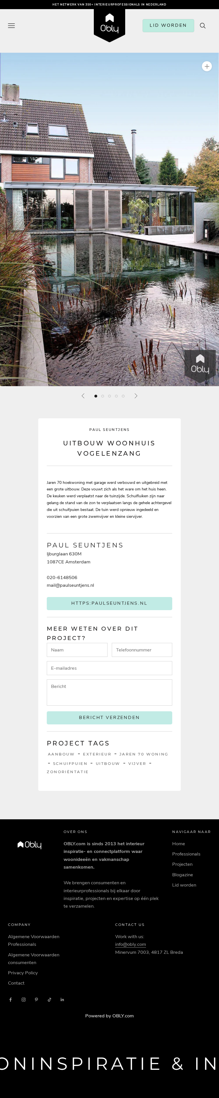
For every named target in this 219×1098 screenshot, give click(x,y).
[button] (109, 219)
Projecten (182, 864)
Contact (16, 983)
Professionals (186, 854)
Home (178, 843)
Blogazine (182, 874)
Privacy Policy (23, 972)
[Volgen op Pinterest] (36, 999)
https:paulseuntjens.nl (109, 603)
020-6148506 (62, 577)
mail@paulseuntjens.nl (70, 585)
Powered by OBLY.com (109, 1016)
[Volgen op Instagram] (23, 999)
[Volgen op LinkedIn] (62, 999)
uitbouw (108, 763)
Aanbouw (61, 754)
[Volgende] (135, 395)
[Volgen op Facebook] (10, 999)
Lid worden (184, 885)
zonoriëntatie (68, 771)
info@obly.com (130, 944)
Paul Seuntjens (109, 429)
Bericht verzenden (109, 717)
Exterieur (97, 754)
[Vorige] (83, 395)
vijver (137, 763)
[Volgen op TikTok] (49, 999)
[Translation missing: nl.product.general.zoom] (207, 66)
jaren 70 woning (144, 754)
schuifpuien (70, 763)
